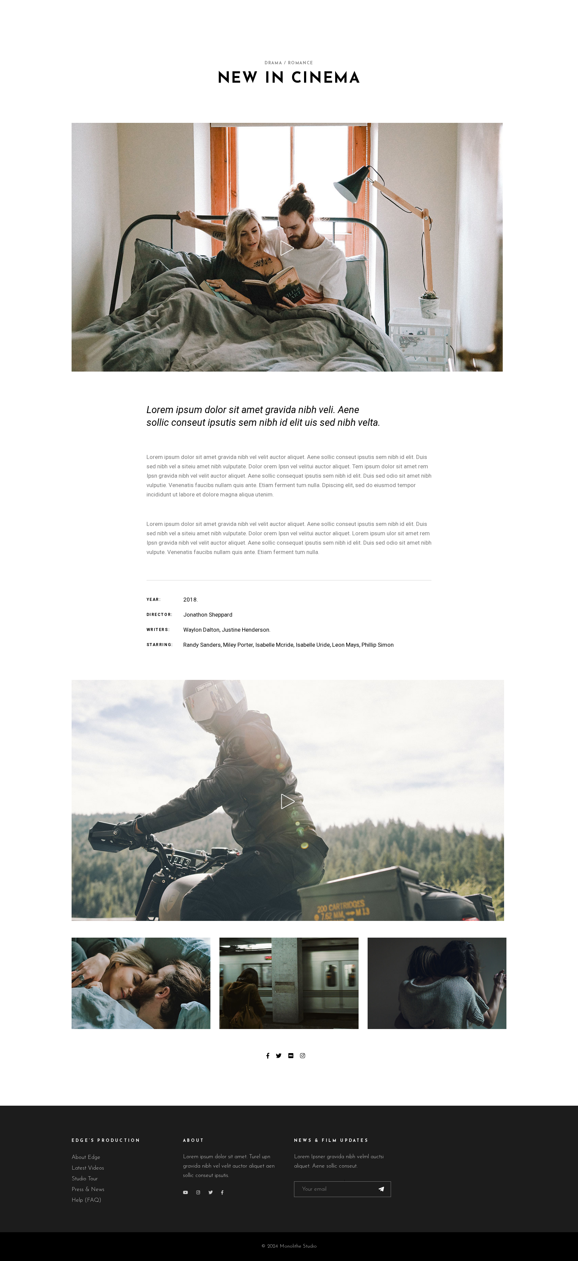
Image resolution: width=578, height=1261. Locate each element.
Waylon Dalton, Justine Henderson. (227, 629)
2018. (190, 599)
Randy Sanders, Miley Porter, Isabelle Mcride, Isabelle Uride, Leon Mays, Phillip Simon (288, 644)
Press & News (88, 1189)
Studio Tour (85, 1179)
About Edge (86, 1157)
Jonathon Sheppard (207, 614)
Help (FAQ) (86, 1200)
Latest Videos (88, 1168)
